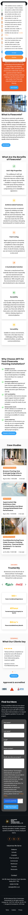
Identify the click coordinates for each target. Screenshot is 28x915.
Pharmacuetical (14, 858)
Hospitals (14, 855)
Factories (14, 866)
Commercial (14, 861)
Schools (14, 852)
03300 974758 (14, 884)
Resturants (14, 869)
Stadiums (14, 849)
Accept (14, 53)
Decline (14, 57)
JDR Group (21, 904)
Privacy (20, 910)
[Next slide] (26, 584)
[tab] (12, 671)
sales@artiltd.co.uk (14, 887)
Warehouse (14, 863)
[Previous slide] (2, 584)
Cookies (14, 910)
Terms (7, 910)
